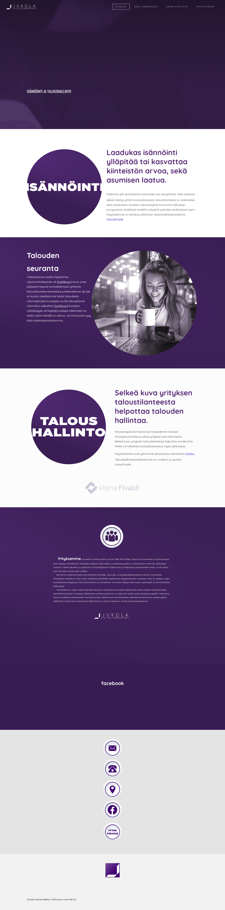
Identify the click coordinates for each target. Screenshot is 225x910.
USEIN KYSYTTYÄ (177, 7)
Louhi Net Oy (69, 899)
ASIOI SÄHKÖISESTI (146, 7)
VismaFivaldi (115, 219)
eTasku (190, 454)
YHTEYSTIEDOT (205, 7)
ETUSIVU (121, 7)
